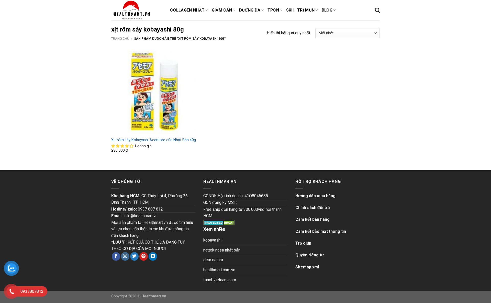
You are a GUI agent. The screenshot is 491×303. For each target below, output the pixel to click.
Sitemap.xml (307, 267)
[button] (122, 146)
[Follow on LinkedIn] (153, 256)
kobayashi (212, 240)
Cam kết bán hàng (312, 219)
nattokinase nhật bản (221, 250)
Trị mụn (306, 10)
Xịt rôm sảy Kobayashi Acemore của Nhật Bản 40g (153, 140)
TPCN (273, 10)
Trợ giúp (303, 243)
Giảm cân (222, 10)
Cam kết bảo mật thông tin (320, 231)
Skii (290, 10)
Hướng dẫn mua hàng (315, 195)
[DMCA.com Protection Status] (219, 222)
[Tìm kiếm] (377, 10)
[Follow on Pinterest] (143, 256)
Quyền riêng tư (309, 255)
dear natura (213, 259)
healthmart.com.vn (219, 269)
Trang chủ (120, 38)
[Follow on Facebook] (116, 256)
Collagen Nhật (187, 10)
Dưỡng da (250, 10)
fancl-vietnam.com (219, 279)
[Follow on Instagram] (125, 256)
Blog (327, 10)
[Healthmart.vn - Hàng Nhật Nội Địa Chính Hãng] (136, 10)
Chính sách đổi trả (312, 207)
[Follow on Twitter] (134, 256)
